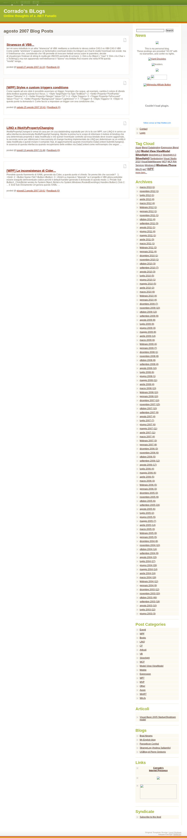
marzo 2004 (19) (148, 577)
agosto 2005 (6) (147, 509)
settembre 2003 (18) (150, 601)
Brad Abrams (146, 736)
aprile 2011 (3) (147, 239)
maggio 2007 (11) (148, 428)
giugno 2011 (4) (147, 231)
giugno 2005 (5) (148, 517)
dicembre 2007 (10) (149, 400)
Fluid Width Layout (25, 2)
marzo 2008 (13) (148, 388)
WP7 (142, 678)
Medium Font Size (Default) (12, 2)
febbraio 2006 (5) (148, 485)
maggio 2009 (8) (148, 332)
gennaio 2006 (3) (148, 489)
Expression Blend (170, 147)
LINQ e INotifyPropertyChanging (30, 128)
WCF (164, 161)
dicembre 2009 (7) (149, 304)
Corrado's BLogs (24, 11)
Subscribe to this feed (150, 817)
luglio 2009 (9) (147, 324)
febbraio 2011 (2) (148, 247)
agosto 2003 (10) (148, 605)
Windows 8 (150, 165)
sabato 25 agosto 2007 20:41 (31, 107)
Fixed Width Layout (28, 2)
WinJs (143, 698)
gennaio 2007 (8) (148, 444)
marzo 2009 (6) (147, 340)
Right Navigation (37, 2)
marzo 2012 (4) (147, 203)
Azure (138, 147)
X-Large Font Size (17, 2)
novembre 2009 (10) (150, 308)
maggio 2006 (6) (148, 473)
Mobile (143, 670)
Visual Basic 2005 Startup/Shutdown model (158, 718)
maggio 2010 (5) (148, 284)
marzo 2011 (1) (147, 243)
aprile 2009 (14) (148, 336)
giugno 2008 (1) (148, 376)
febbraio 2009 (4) (148, 344)
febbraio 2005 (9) (148, 533)
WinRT (143, 694)
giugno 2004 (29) (148, 565)
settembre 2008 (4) (149, 364)
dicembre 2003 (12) (149, 589)
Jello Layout (22, 2)
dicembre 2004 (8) (149, 541)
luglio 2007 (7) (147, 420)
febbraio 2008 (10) (149, 392)
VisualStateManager (151, 161)
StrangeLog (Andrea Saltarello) (155, 748)
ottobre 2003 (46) (148, 597)
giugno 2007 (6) (148, 424)
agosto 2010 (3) (147, 271)
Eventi (143, 629)
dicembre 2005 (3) (149, 493)
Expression (145, 674)
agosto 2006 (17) (148, 465)
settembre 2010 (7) (149, 267)
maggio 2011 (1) (148, 235)
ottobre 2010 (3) (148, 263)
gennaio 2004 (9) (148, 585)
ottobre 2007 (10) (148, 408)
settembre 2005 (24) (150, 505)
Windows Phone (166, 165)
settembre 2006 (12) (150, 461)
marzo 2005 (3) (147, 529)
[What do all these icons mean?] (6, 2)
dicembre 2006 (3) (149, 448)
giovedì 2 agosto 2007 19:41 (31, 190)
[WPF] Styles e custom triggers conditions (37, 87)
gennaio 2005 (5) (148, 537)
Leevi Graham (175, 832)
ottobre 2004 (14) (148, 549)
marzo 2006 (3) (147, 481)
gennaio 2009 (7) (148, 348)
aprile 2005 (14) (148, 525)
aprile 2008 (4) (147, 384)
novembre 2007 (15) (150, 404)
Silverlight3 (143, 158)
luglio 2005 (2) (147, 513)
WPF (150, 169)
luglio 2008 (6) (147, 372)
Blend (145, 147)
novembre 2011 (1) (149, 215)
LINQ (138, 151)
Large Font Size (14, 2)
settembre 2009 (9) (149, 316)
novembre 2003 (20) (150, 593)
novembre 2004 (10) (150, 545)
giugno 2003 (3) (148, 613)
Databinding (154, 147)
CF (141, 646)
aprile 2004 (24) (148, 573)
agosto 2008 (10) (148, 368)
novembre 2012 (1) (149, 191)
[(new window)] (157, 793)
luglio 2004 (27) (147, 561)
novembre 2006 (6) (149, 452)
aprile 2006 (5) (147, 477)
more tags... (141, 172)
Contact (143, 129)
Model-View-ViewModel (155, 151)
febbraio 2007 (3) (148, 440)
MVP (142, 682)
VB (141, 654)
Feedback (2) (53, 67)
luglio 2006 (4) (147, 469)
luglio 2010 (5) (147, 275)
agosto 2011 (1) (147, 227)
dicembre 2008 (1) (149, 352)
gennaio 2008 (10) (149, 396)
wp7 (144, 169)
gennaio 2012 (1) (148, 211)
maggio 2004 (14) (148, 569)
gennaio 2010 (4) (148, 300)
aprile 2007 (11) (147, 432)
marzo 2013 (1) (147, 187)
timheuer (177, 834)
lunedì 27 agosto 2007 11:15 (31, 67)
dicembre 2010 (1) (149, 255)
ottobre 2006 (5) (148, 456)
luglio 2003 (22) (147, 609)
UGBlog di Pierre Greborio (153, 752)
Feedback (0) (53, 107)
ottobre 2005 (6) (148, 501)
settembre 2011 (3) (149, 223)
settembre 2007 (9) (149, 412)
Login (142, 133)
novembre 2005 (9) (149, 497)
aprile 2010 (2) (147, 288)
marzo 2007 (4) (147, 436)
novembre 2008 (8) (149, 356)
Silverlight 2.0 (155, 155)
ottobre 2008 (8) (148, 360)
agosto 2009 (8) (147, 320)
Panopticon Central (149, 744)
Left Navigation (34, 2)
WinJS (139, 169)
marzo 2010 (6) (147, 292)
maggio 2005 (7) (148, 521)
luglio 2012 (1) (147, 195)
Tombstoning (156, 158)
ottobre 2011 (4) (147, 219)
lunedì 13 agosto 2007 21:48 (31, 150)
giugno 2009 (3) (148, 328)
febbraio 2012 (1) (148, 207)
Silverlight (142, 154)
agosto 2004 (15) (148, 557)
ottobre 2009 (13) (148, 312)
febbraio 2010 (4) (148, 296)
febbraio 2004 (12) (149, 581)
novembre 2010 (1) (149, 259)
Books (143, 637)
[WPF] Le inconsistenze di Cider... (31, 170)
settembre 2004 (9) (149, 553)
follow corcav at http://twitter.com (157, 123)
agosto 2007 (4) (147, 416)
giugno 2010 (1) (148, 279)
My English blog (148, 740)
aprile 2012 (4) (147, 199)
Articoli (143, 650)
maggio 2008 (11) (148, 380)
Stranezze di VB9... (20, 44)
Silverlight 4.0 (169, 155)
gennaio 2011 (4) (148, 251)
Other (142, 686)
